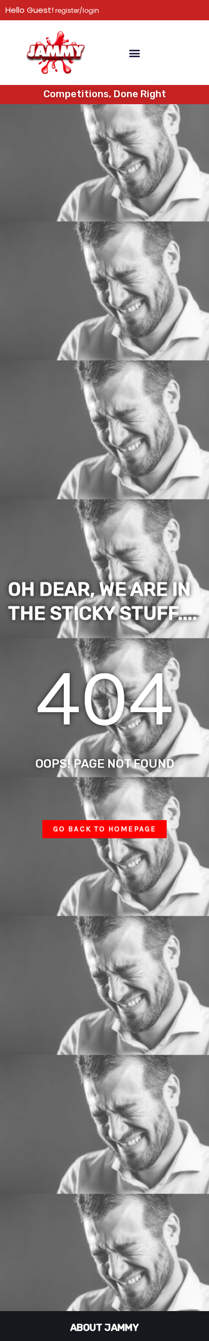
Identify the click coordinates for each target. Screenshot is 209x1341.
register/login (76, 10)
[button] (134, 52)
